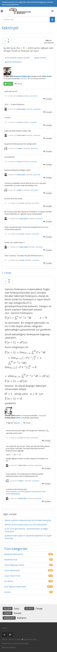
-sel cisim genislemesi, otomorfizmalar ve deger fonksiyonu (26, 530)
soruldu (23, 78)
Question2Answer (21, 643)
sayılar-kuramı (40, 57)
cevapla (49, 99)
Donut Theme (8, 639)
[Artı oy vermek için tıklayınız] (5, 41)
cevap (9, 84)
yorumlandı (33, 96)
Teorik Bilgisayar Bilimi (14, 565)
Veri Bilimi (8, 581)
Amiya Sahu (32, 639)
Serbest (7, 592)
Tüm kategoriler (15, 548)
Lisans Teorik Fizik (12, 576)
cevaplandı (42, 415)
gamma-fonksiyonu (13, 62)
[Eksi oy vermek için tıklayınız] (5, 43)
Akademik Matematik (22, 76)
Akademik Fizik (10, 559)
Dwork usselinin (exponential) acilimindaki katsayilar (28, 520)
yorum (19, 84)
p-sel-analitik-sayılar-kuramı (17, 57)
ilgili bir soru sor (14, 423)
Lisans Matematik (12, 570)
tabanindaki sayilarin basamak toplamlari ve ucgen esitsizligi (28, 536)
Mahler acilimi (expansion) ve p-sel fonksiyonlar (26, 524)
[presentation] (4, 48)
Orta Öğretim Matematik (15, 586)
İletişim (4, 628)
